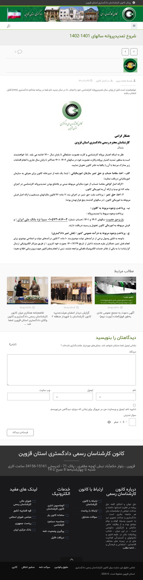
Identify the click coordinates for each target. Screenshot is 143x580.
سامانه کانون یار (55, 515)
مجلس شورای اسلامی (20, 517)
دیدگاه (72, 351)
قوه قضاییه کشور (22, 511)
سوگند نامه (44, 567)
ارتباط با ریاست (89, 511)
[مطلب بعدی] (133, 51)
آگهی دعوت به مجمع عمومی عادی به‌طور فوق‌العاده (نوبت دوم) (115, 315)
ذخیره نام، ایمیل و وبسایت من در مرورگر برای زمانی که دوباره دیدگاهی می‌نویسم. (93, 409)
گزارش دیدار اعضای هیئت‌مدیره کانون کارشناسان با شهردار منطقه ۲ (71, 315)
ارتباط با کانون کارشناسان (89, 503)
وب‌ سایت (44, 390)
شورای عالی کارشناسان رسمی (22, 503)
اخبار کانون (101, 81)
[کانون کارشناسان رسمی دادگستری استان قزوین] (71, 14)
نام (117, 390)
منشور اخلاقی (28, 567)
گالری (14, 567)
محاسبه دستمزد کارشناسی (55, 523)
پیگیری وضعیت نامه (53, 531)
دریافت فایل (57, 537)
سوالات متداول (89, 517)
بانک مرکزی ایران (22, 530)
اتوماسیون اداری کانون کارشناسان (55, 507)
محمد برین (121, 81)
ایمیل (74, 390)
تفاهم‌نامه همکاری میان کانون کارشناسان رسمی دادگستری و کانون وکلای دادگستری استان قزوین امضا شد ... (28, 318)
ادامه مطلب (128, 548)
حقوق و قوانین (61, 567)
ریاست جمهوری (23, 523)
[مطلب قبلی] (125, 51)
